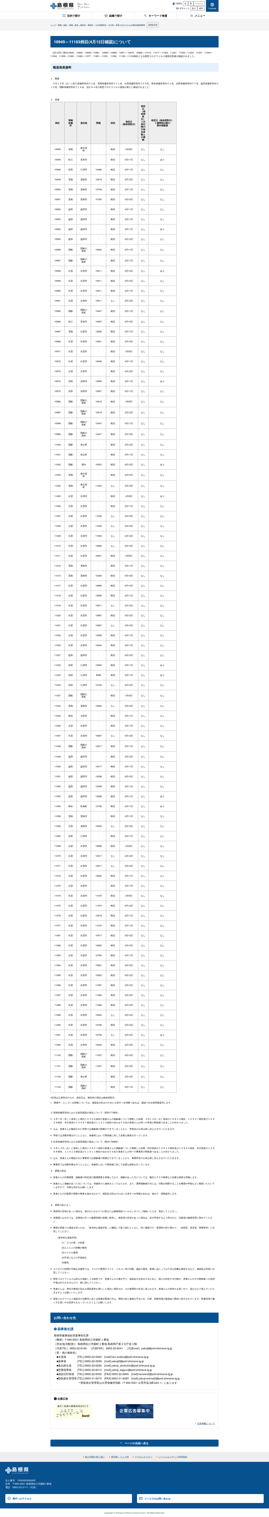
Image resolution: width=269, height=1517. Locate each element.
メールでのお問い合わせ (157, 1498)
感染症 (90, 25)
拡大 (194, 8)
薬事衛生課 (152, 25)
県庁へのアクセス (22, 1498)
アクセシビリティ (144, 1456)
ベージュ (199, 3)
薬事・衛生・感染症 (77, 25)
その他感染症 (100, 25)
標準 (201, 8)
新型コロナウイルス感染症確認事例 (130, 25)
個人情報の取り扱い (95, 1456)
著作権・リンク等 (120, 1456)
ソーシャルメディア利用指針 (172, 1456)
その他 (111, 25)
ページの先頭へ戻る (137, 1443)
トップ (53, 25)
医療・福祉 (62, 25)
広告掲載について (206, 1423)
